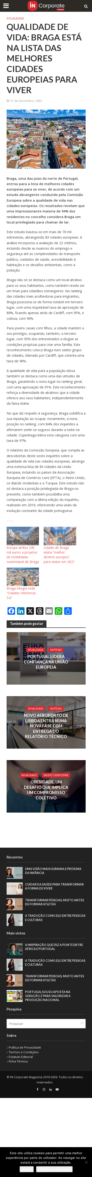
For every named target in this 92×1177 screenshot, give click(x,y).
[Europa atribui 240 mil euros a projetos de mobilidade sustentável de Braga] (23, 536)
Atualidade (15, 18)
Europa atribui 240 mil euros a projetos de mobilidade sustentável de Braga (23, 554)
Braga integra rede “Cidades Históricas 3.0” (21, 593)
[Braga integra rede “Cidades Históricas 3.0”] (23, 576)
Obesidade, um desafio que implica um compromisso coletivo (46, 789)
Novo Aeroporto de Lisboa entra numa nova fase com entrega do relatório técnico (46, 726)
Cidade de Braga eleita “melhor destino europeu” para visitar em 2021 (59, 554)
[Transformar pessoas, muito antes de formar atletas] (15, 904)
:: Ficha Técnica (17, 1061)
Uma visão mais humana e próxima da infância (53, 871)
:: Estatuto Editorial (20, 1057)
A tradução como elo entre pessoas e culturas (55, 918)
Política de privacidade (54, 1169)
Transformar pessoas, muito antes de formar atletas (54, 902)
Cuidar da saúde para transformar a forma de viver (54, 886)
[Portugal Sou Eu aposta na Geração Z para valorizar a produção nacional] (15, 995)
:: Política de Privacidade (24, 1047)
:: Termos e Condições (23, 1052)
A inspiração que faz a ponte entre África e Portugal (54, 947)
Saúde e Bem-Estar (56, 775)
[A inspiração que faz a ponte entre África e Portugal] (15, 948)
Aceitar (26, 1169)
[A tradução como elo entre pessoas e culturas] (15, 920)
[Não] (86, 1162)
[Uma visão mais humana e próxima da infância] (15, 872)
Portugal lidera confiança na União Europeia (46, 662)
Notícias (56, 649)
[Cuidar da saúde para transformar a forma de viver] (15, 888)
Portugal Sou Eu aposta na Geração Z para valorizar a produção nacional (48, 996)
